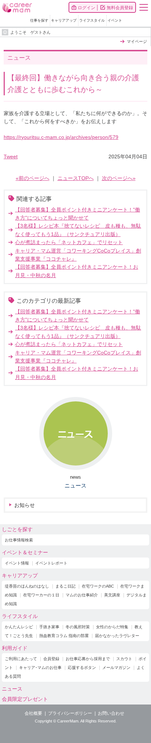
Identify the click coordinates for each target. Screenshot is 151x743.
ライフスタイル (92, 20)
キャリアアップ (64, 20)
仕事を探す (39, 20)
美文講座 (112, 595)
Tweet (11, 156)
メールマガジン (116, 667)
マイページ (137, 41)
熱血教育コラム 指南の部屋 (64, 635)
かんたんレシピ (19, 627)
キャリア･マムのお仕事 (40, 667)
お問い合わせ (111, 713)
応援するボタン (82, 667)
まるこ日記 (65, 586)
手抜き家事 (49, 627)
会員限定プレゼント (25, 699)
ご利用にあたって (21, 658)
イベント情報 (17, 563)
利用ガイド (14, 648)
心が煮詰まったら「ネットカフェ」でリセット (69, 242)
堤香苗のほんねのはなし (27, 586)
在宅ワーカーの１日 (41, 595)
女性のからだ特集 (112, 627)
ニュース (75, 485)
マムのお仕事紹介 (82, 595)
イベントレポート (51, 563)
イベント (114, 20)
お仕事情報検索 (19, 540)
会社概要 (33, 713)
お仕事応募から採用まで (88, 658)
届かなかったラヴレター (117, 635)
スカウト (124, 658)
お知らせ (24, 505)
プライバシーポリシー (70, 713)
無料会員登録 (120, 7)
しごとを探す (17, 529)
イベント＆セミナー (25, 552)
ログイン (86, 7)
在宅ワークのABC (98, 586)
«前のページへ (32, 178)
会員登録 (51, 658)
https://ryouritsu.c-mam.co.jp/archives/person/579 (61, 137)
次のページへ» (119, 178)
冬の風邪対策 (78, 627)
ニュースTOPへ (76, 178)
